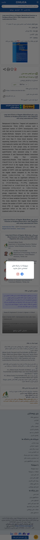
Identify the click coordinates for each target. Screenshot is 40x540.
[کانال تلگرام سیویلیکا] (22, 274)
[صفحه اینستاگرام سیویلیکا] (17, 274)
